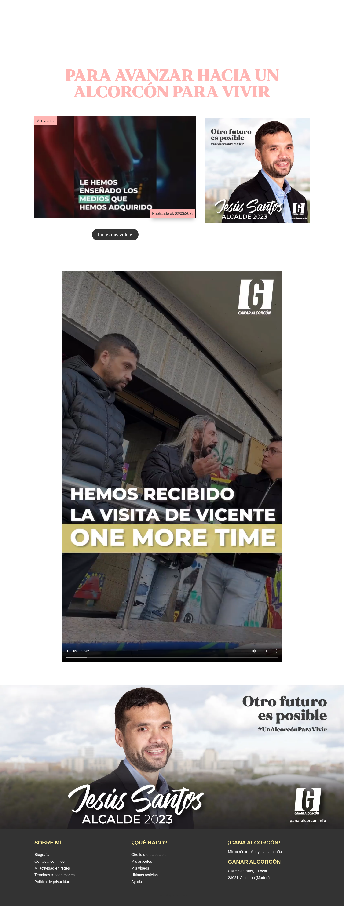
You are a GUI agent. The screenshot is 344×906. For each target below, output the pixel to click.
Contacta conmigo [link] (49, 861)
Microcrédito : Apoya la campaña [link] (255, 852)
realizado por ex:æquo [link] (172, 895)
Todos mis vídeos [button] (115, 234)
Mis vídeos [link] (140, 868)
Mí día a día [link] (45, 121)
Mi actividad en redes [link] (52, 868)
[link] (172, 38)
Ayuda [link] (136, 882)
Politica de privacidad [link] (52, 882)
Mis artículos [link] (141, 861)
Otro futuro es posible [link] (149, 855)
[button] (39, 22)
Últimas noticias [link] (144, 875)
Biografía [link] (41, 855)
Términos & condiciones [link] (54, 875)
